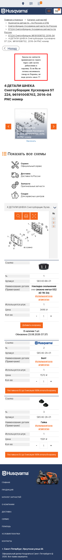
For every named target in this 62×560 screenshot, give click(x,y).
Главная (6, 482)
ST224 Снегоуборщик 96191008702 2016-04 (31, 35)
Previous (8, 126)
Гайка (44, 422)
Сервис (5, 519)
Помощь (6, 526)
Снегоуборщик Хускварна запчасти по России (32, 26)
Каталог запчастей (37, 19)
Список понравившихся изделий (38, 3)
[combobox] (31, 207)
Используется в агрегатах (43, 298)
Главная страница (13, 19)
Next (54, 126)
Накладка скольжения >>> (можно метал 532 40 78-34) (44, 290)
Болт (43, 358)
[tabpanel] (31, 125)
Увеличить (31, 140)
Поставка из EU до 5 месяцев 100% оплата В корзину (31, 390)
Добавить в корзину (31, 325)
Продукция (7, 490)
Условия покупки (11, 534)
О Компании (8, 504)
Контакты (31, 3)
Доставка (23, 3)
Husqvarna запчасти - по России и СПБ (28, 23)
